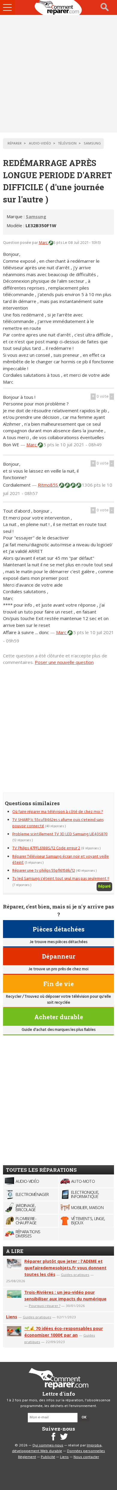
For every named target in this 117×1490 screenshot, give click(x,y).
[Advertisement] (58, 74)
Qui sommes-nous (47, 1446)
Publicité (48, 1457)
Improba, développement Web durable (57, 1448)
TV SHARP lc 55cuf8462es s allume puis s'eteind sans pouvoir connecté (58, 823)
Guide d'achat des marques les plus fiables (58, 1030)
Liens (11, 1317)
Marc (44, 243)
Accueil (58, 7)
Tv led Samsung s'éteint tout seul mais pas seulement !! (60, 879)
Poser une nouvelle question (64, 662)
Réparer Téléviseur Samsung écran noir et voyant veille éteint (60, 860)
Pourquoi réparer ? (44, 1305)
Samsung (36, 216)
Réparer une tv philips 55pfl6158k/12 (43, 871)
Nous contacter (86, 1457)
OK (84, 1417)
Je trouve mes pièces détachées (58, 942)
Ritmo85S (48, 485)
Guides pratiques (75, 1274)
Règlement (27, 1457)
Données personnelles (86, 1451)
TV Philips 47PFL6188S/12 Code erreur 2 (46, 848)
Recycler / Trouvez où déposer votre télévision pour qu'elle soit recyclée (58, 1000)
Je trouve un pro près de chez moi (58, 969)
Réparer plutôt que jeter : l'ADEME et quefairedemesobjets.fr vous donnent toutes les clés (65, 1267)
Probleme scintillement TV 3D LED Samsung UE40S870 (60, 834)
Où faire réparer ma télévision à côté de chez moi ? (57, 812)
